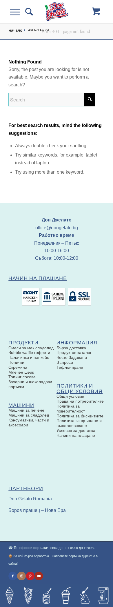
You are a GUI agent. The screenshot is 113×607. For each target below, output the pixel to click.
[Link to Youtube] (38, 576)
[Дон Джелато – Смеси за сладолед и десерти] (56, 11)
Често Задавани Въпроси (72, 360)
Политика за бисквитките (80, 416)
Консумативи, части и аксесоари (28, 422)
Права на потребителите (80, 401)
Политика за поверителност (71, 408)
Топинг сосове (22, 377)
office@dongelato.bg (56, 227)
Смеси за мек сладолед (31, 348)
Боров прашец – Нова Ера (37, 510)
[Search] (27, 11)
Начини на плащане (76, 435)
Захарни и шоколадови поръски (30, 384)
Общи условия (70, 396)
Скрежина (17, 367)
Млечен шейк (21, 372)
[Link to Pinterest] (30, 576)
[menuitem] (27, 11)
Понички (16, 362)
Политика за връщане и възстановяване (79, 423)
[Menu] (17, 11)
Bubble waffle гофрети (29, 352)
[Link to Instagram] (21, 576)
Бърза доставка (71, 348)
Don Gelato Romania (30, 498)
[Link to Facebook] (12, 576)
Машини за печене (26, 410)
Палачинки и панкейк (28, 357)
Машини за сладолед (28, 415)
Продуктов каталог (74, 352)
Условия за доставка (76, 430)
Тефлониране (70, 367)
